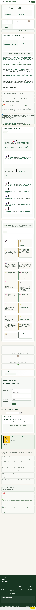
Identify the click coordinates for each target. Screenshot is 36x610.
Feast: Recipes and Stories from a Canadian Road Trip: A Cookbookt (13, 483)
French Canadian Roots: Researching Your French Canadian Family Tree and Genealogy (16, 459)
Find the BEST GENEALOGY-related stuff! (9, 489)
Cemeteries (2, 590)
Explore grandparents (22, 43)
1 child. (26, 70)
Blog (34, 606)
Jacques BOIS (6, 43)
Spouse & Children (8, 30)
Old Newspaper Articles (12, 589)
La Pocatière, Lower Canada (23, 185)
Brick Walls (20, 589)
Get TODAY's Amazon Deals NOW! (8, 487)
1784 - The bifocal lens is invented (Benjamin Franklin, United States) (25, 307)
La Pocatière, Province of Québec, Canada (17, 172)
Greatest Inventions (13, 590)
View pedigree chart (22, 49)
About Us (20, 590)
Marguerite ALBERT (6, 83)
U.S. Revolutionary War (17, 62)
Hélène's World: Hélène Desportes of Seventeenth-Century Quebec (13, 461)
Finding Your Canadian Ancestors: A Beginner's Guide (10, 473)
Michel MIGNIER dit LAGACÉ (8, 59)
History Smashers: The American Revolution (10, 101)
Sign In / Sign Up (30, 590)
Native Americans (12, 591)
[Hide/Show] (5, 131)
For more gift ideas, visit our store (8, 485)
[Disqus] (18, 530)
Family (4, 30)
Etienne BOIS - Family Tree (18, 367)
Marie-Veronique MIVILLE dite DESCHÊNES (17, 69)
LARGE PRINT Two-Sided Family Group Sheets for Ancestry (18, 362)
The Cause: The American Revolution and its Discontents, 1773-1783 (14, 98)
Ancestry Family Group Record (18, 358)
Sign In (33, 1)
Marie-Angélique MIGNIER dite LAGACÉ (10, 44)
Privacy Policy (17, 606)
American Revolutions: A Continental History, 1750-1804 (12, 93)
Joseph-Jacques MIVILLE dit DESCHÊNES (14, 75)
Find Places (2, 589)
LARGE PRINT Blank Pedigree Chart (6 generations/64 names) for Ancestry (18, 353)
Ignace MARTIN (29, 82)
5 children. (20, 78)
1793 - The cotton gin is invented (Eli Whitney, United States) (25, 319)
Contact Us (20, 592)
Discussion (26, 30)
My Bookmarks (30, 589)
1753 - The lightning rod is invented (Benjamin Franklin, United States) (24, 244)
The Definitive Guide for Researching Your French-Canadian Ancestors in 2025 (16, 124)
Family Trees (3, 592)
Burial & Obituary (21, 30)
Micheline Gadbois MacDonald (10, 123)
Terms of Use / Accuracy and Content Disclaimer (7, 606)
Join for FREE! (20, 436)
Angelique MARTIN (13, 77)
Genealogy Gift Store (31, 592)
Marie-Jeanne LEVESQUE (27, 75)
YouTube (31, 606)
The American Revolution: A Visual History (10, 95)
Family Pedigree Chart (18, 349)
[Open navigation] (30, 2)
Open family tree (21, 48)
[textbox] (12, 413)
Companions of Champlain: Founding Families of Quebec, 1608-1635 (13, 467)
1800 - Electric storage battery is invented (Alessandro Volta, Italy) (10, 336)
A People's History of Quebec (7, 456)
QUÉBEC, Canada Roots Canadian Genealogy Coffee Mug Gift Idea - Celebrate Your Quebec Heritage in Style (16, 512)
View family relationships (8, 48)
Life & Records (15, 30)
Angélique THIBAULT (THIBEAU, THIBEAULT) (23, 59)
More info (16, 608)
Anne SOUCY (26, 58)
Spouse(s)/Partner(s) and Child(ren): (9, 66)
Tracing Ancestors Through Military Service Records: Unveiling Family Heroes (17, 64)
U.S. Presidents (12, 593)
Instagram (27, 606)
